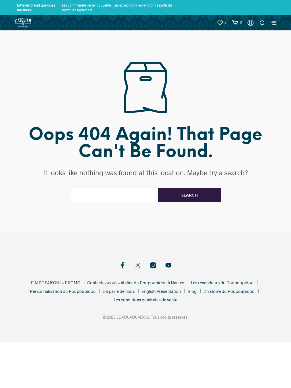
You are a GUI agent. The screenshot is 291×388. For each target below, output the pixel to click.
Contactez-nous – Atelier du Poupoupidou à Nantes (135, 282)
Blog (192, 291)
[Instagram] (153, 265)
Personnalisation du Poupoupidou (63, 291)
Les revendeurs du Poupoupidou (222, 282)
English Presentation (161, 291)
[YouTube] (168, 265)
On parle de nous (119, 291)
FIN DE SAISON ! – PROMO (55, 282)
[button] (221, 22)
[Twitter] (137, 265)
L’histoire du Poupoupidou (229, 291)
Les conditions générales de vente (145, 299)
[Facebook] (122, 265)
